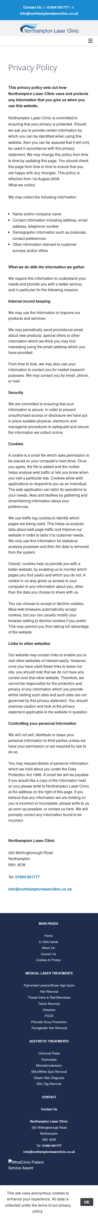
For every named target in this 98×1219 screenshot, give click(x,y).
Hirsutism (49, 1009)
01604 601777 (58, 7)
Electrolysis (49, 1059)
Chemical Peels (49, 1053)
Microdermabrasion (49, 1065)
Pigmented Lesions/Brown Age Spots (49, 985)
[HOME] (49, 28)
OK (87, 1202)
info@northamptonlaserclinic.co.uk (49, 13)
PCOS (49, 1015)
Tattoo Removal (49, 1003)
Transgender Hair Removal (49, 1028)
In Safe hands (48, 941)
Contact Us (32, 7)
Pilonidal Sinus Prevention (49, 1022)
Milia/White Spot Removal (49, 1071)
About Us (48, 947)
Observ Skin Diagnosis (49, 1077)
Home (48, 935)
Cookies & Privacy (48, 960)
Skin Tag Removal (49, 1083)
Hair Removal (49, 991)
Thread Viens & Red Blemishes (49, 997)
